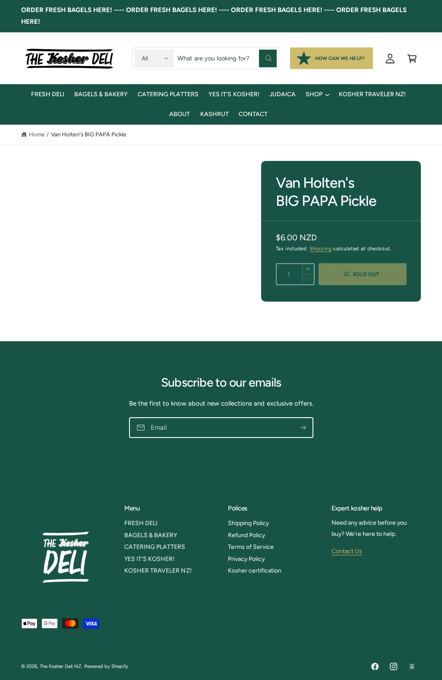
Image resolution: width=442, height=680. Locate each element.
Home (36, 134)
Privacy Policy (246, 559)
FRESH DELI (141, 523)
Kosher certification (254, 570)
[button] (412, 58)
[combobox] (227, 58)
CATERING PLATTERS (154, 547)
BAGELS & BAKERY (150, 535)
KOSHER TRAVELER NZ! (157, 570)
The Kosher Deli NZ (60, 666)
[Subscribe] (303, 427)
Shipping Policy (248, 523)
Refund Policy (246, 535)
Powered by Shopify (106, 666)
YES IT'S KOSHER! (149, 559)
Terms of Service (251, 547)
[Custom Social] (412, 666)
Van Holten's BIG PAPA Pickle (88, 134)
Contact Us (347, 551)
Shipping (320, 249)
